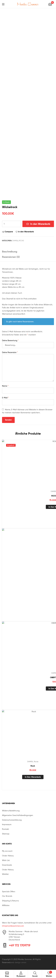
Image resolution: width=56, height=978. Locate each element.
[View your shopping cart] (50, 4)
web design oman (18, 962)
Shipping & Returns (10, 900)
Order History (8, 855)
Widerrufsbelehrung (11, 810)
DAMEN (15, 241)
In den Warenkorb (40, 223)
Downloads (7, 865)
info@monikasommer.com (13, 926)
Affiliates (5, 905)
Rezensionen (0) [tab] (11, 256)
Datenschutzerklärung (12, 820)
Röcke (21, 241)
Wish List (6, 860)
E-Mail (5, 397)
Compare (9, 231)
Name (5, 386)
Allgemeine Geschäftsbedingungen (17, 815)
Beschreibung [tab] (9, 251)
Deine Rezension (10, 352)
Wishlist (5, 874)
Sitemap (5, 833)
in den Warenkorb (26, 231)
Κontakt (5, 829)
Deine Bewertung (10, 340)
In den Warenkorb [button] (33, 777)
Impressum (6, 824)
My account (7, 851)
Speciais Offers (8, 891)
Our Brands (7, 896)
